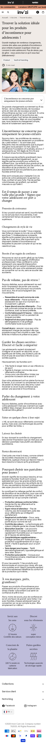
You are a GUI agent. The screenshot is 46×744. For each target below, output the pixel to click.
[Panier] (43, 12)
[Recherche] (8, 12)
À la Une (13, 18)
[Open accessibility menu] (37, 12)
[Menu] (2, 12)
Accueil (5, 18)
